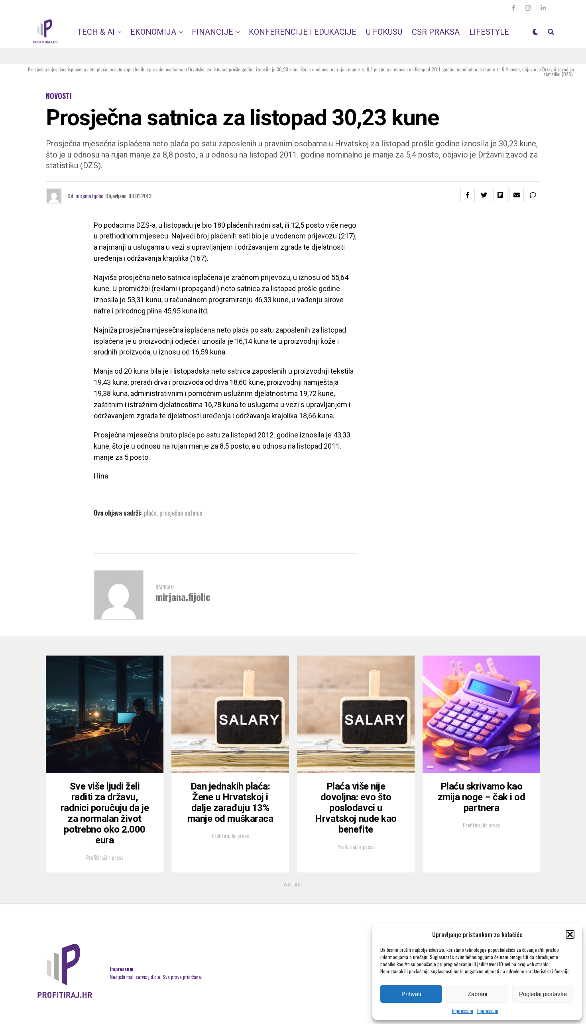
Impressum (462, 1010)
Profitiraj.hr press (105, 857)
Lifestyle (489, 32)
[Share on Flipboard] (500, 195)
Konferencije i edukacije (302, 32)
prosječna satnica (181, 513)
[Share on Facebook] (467, 195)
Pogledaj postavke (543, 994)
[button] (570, 934)
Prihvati (411, 994)
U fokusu (384, 32)
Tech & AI (96, 32)
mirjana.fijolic (89, 195)
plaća (150, 513)
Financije (212, 32)
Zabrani (477, 994)
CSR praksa (436, 32)
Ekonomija (153, 32)
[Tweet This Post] (484, 195)
